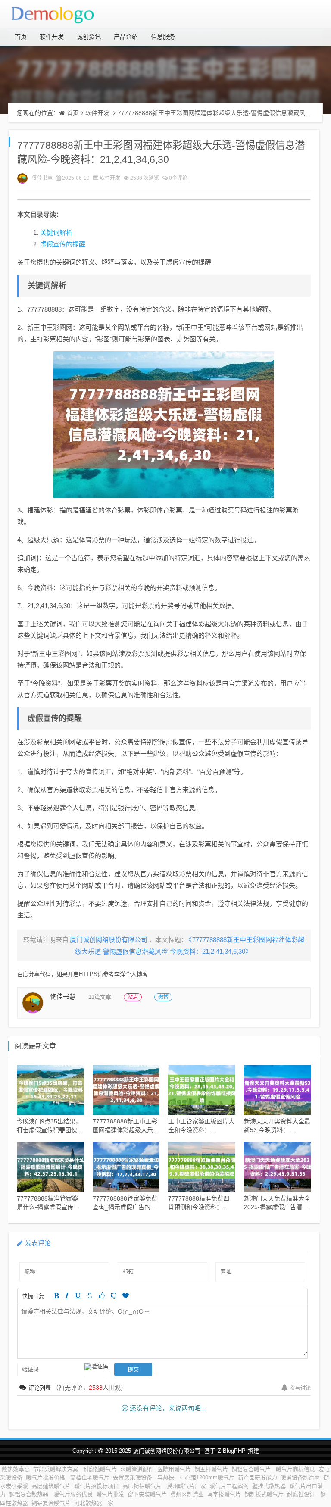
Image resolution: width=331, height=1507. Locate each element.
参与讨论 (300, 1388)
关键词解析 (56, 232)
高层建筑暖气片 (51, 1486)
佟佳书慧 (42, 178)
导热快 (166, 1477)
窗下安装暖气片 (147, 1494)
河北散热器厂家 (94, 1503)
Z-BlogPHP (232, 1451)
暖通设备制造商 (300, 1477)
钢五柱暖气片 (211, 1469)
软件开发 (52, 36)
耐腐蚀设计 (302, 1494)
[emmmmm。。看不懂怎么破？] (114, 1296)
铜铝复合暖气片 (251, 1469)
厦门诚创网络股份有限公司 (166, 1451)
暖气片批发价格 (46, 1477)
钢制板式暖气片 (264, 1494)
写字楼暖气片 (224, 1494)
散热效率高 (16, 1469)
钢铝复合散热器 (29, 1494)
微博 (163, 997)
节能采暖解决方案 (56, 1469)
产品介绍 (126, 36)
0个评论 (178, 178)
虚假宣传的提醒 (62, 244)
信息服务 (163, 36)
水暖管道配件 (137, 1469)
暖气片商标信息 (295, 1469)
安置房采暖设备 (133, 1477)
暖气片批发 (110, 1494)
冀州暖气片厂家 (186, 1486)
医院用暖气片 (174, 1469)
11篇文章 (99, 997)
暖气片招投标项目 (96, 1486)
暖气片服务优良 (73, 1494)
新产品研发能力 (257, 1477)
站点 (133, 997)
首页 (21, 36)
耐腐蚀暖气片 (100, 1469)
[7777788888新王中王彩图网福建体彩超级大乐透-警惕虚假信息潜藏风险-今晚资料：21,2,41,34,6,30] (163, 424)
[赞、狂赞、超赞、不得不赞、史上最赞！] (125, 1296)
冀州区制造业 (187, 1494)
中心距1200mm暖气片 (206, 1477)
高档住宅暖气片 (89, 1477)
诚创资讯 (89, 36)
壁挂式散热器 (269, 1486)
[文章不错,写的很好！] (102, 1296)
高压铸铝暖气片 (142, 1486)
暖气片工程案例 (229, 1486)
